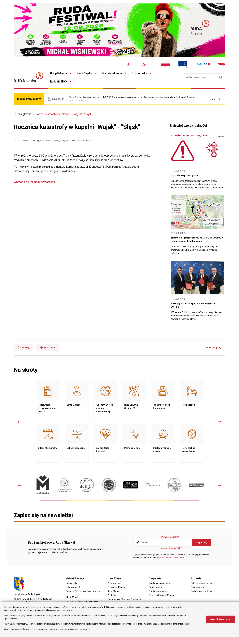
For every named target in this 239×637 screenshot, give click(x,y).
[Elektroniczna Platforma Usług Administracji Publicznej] (203, 64)
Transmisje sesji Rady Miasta (163, 400)
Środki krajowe (156, 587)
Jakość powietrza (77, 443)
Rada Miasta (113, 591)
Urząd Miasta (58, 73)
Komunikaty (71, 583)
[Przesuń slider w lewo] (19, 421)
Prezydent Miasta (116, 587)
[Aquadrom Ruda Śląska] (197, 485)
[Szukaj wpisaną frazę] (221, 77)
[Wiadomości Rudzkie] (175, 484)
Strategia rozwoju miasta (163, 443)
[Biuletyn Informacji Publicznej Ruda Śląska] (221, 64)
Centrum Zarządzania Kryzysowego (83, 591)
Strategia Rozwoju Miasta (161, 595)
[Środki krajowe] (165, 64)
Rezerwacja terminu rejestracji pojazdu (48, 400)
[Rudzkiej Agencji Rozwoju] (65, 485)
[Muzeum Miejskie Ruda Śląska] (87, 485)
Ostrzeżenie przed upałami (133, 99)
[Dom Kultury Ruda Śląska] (153, 484)
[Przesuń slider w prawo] (219, 421)
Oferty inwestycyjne (158, 591)
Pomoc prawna (134, 443)
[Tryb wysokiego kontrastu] (128, 64)
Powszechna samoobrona (192, 443)
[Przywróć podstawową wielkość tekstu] (144, 64)
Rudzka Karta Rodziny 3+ (105, 443)
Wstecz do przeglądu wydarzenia (35, 182)
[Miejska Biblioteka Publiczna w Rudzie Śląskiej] (109, 485)
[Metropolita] (43, 484)
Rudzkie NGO (58, 81)
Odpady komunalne (48, 443)
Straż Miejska (77, 400)
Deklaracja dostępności (202, 583)
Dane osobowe (198, 587)
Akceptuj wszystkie (220, 619)
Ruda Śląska (84, 73)
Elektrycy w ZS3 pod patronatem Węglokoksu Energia (197, 291)
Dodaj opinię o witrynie (201, 591)
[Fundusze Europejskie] (183, 64)
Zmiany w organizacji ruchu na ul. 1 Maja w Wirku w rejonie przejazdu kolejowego (197, 225)
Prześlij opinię (213, 347)
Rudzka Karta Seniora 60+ (134, 400)
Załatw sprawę (114, 583)
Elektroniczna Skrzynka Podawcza (124, 599)
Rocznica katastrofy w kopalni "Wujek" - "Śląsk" (63, 114)
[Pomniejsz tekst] (136, 64)
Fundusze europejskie (159, 583)
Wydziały (111, 595)
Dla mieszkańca (112, 73)
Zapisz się (202, 542)
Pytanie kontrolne (170, 537)
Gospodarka (139, 73)
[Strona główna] (28, 77)
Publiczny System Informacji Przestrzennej (105, 400)
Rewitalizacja (192, 400)
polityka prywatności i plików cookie (170, 557)
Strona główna (22, 114)
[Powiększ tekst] (152, 64)
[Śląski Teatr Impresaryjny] (131, 484)
